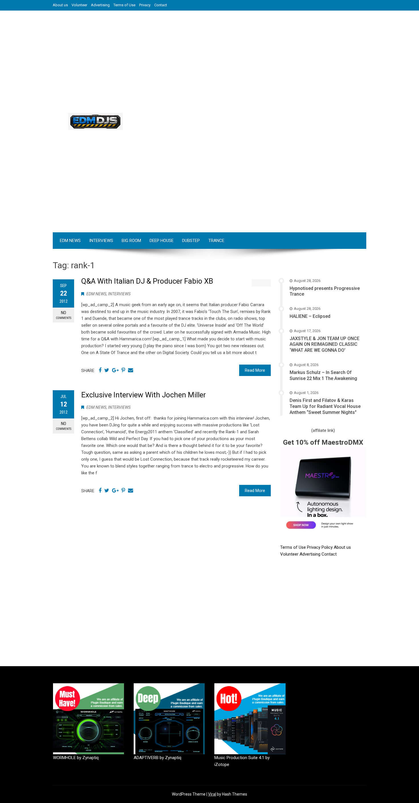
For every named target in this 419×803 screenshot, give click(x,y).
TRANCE (216, 240)
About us (60, 5)
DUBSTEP (191, 240)
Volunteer (79, 5)
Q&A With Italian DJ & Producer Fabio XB (147, 281)
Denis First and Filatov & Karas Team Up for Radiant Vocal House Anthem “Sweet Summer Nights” (325, 406)
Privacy (144, 5)
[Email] (131, 370)
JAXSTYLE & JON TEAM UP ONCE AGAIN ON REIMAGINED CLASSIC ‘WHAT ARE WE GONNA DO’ (324, 344)
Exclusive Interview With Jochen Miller (143, 395)
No (63, 315)
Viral (212, 794)
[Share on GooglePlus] (115, 370)
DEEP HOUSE (162, 240)
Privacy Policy (320, 547)
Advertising (100, 5)
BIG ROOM (131, 240)
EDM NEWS (70, 240)
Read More (255, 370)
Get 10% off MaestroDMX (323, 442)
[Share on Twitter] (107, 370)
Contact (160, 5)
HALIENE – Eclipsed (310, 316)
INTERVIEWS (101, 240)
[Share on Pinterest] (123, 370)
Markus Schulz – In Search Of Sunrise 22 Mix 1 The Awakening (323, 375)
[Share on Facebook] (100, 370)
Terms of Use (124, 5)
